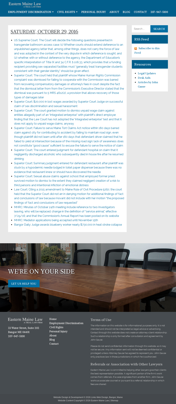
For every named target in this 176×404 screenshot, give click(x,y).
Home (53, 319)
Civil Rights (66, 12)
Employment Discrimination (29, 12)
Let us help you (23, 283)
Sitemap (114, 400)
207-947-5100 (159, 12)
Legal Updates (147, 73)
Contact (140, 12)
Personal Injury (93, 12)
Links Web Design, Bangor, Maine (107, 397)
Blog (126, 12)
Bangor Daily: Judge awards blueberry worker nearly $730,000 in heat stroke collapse (68, 224)
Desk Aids (144, 77)
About (114, 12)
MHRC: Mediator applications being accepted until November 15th (56, 220)
